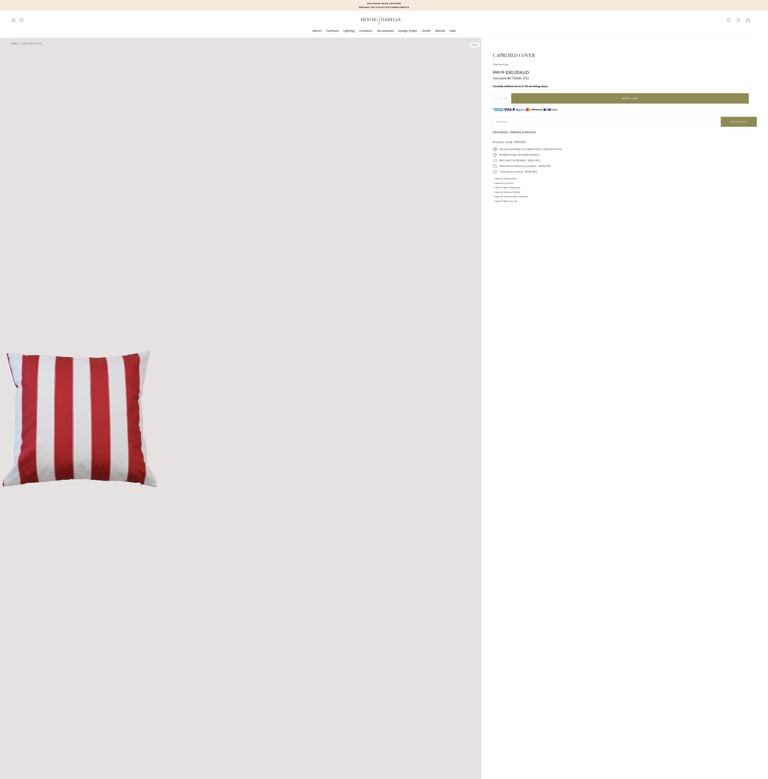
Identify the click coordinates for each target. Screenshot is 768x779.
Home (14, 43)
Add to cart (630, 98)
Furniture (332, 31)
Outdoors (365, 31)
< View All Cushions (503, 183)
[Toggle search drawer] (728, 20)
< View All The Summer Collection (510, 196)
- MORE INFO (533, 160)
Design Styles (408, 31)
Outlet (426, 31)
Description (501, 132)
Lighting (349, 31)
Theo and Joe (500, 64)
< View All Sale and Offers (506, 192)
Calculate (738, 122)
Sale (453, 31)
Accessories (385, 31)
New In (317, 31)
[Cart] (748, 20)
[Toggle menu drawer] (13, 20)
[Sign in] (738, 20)
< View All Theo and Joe (505, 201)
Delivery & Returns (523, 132)
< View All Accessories (504, 178)
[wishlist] (21, 20)
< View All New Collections (506, 187)
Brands (440, 31)
